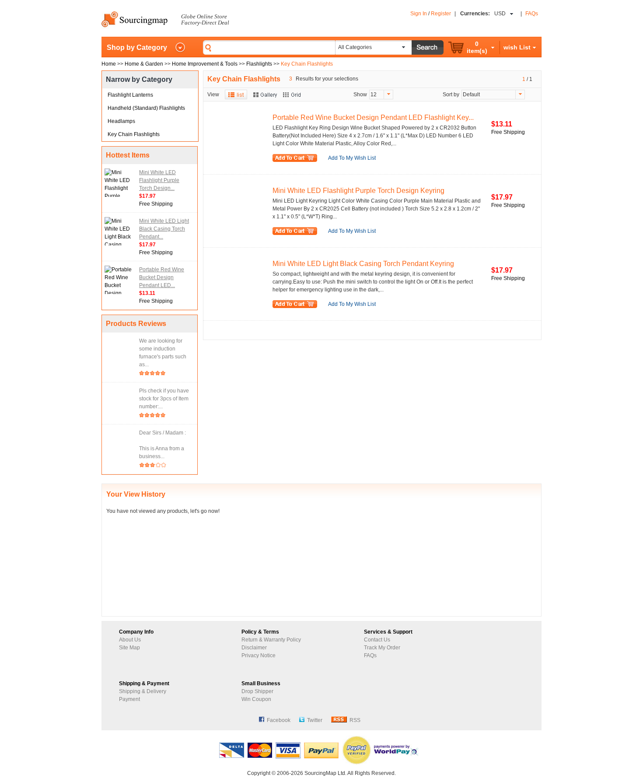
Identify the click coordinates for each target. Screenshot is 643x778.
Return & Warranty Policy (271, 640)
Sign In (418, 14)
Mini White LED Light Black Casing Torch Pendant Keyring (363, 263)
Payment (129, 699)
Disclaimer (254, 648)
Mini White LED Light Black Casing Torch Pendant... (164, 229)
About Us (130, 640)
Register (441, 14)
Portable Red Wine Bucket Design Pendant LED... (161, 277)
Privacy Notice (258, 655)
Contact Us (377, 640)
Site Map (129, 648)
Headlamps (121, 121)
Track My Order (382, 648)
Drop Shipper (257, 691)
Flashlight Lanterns (130, 95)
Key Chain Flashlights (134, 134)
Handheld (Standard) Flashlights (146, 108)
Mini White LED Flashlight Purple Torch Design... (159, 180)
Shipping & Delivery (142, 691)
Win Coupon (256, 699)
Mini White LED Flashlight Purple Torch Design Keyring (358, 190)
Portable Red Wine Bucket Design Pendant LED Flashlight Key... (373, 117)
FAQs (531, 14)
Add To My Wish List (352, 158)
